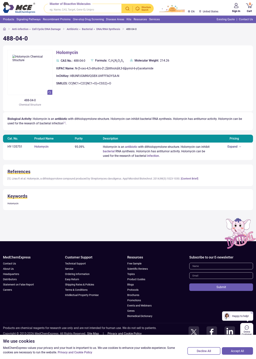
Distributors (10, 279)
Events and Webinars (139, 305)
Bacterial (87, 29)
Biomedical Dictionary (139, 316)
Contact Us (9, 263)
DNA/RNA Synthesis (108, 29)
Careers (7, 289)
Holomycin (67, 52)
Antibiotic (72, 29)
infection (153, 156)
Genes (131, 310)
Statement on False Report (18, 284)
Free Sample (134, 263)
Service (69, 268)
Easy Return (72, 279)
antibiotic (131, 147)
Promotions (134, 300)
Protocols (132, 289)
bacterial (109, 151)
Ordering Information (77, 274)
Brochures (133, 295)
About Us (8, 268)
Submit (221, 287)
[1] (64, 123)
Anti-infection (20, 29)
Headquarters (11, 274)
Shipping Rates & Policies (79, 284)
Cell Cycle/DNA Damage (46, 29)
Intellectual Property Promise (82, 295)
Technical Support (75, 263)
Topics (131, 274)
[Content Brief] (189, 178)
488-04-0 (131, 29)
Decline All (204, 351)
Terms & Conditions (76, 289)
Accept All (237, 351)
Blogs (130, 284)
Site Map (93, 333)
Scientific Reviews (137, 268)
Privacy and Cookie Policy (125, 333)
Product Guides (136, 279)
